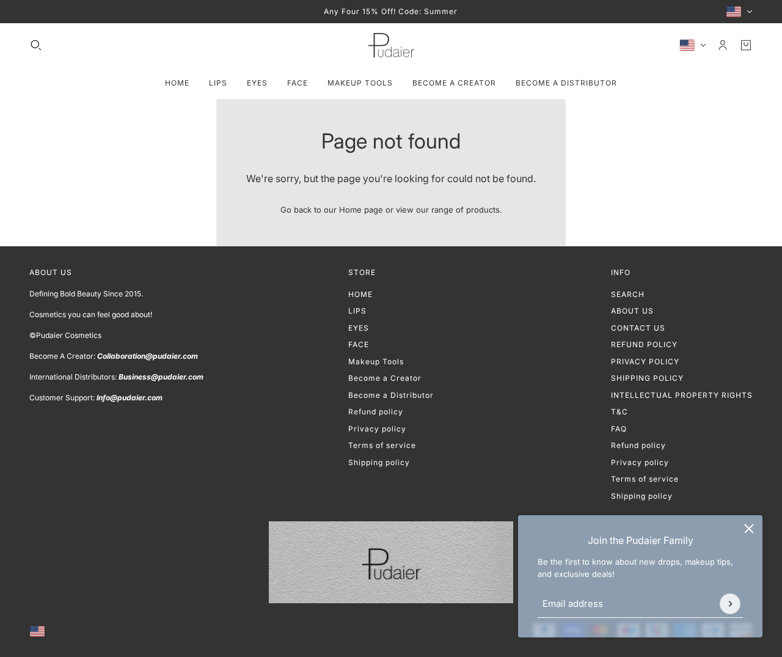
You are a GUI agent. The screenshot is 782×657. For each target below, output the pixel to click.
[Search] (36, 45)
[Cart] (746, 45)
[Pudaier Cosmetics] (391, 45)
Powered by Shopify (391, 631)
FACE (358, 344)
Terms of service (382, 445)
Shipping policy (379, 462)
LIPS (357, 310)
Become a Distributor (391, 395)
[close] (749, 529)
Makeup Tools (376, 361)
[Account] (722, 45)
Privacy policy (377, 428)
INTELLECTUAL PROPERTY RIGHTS (682, 395)
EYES (358, 327)
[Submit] (730, 603)
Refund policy (375, 411)
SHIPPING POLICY (647, 378)
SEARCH (628, 294)
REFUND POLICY (644, 344)
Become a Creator (385, 378)
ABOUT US (632, 310)
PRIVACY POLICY (645, 361)
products (483, 210)
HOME (360, 294)
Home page (361, 210)
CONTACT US (638, 327)
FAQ (619, 428)
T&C (619, 411)
